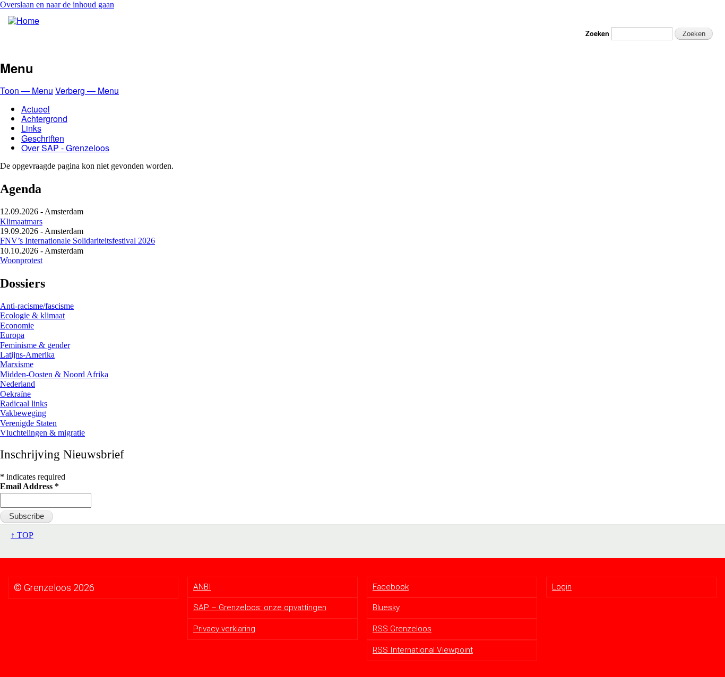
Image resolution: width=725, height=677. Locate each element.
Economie (17, 325)
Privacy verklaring (224, 628)
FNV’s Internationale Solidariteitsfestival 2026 (77, 240)
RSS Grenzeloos (402, 628)
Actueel (35, 109)
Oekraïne (15, 393)
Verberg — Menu (87, 90)
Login (562, 587)
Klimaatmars (21, 221)
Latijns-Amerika (27, 354)
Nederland (17, 383)
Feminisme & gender (35, 345)
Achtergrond (44, 118)
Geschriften (42, 138)
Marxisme (16, 364)
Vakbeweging (23, 413)
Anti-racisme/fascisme (37, 305)
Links (31, 128)
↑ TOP (22, 535)
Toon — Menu (26, 90)
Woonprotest (21, 260)
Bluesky (386, 607)
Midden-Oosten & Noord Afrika (54, 374)
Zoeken (597, 34)
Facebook (391, 587)
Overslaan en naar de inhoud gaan (57, 4)
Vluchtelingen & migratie (42, 432)
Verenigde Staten (28, 423)
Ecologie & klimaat (32, 315)
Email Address (29, 486)
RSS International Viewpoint (423, 650)
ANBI (202, 587)
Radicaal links (23, 403)
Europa (12, 335)
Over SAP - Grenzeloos (65, 148)
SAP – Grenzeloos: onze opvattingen (259, 607)
